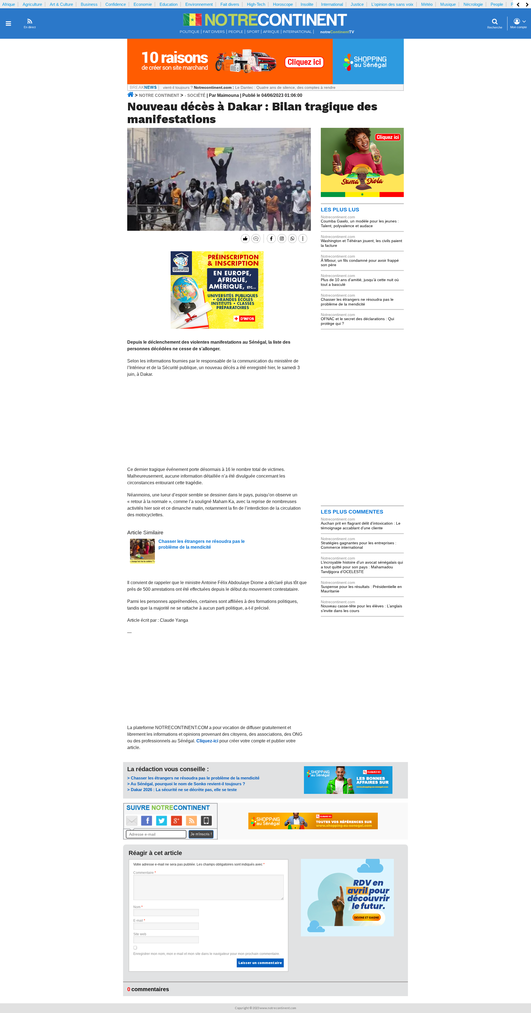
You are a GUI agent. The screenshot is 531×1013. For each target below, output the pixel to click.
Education (169, 4)
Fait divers (229, 4)
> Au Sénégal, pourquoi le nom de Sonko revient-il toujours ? (186, 783)
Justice (357, 4)
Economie (143, 4)
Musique (448, 4)
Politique (189, 32)
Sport (253, 32)
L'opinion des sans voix (392, 4)
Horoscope (283, 4)
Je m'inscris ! (201, 834)
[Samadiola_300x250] (362, 195)
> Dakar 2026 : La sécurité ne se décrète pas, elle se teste (182, 789)
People (497, 4)
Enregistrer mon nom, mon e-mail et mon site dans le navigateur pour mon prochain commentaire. (206, 954)
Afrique (8, 4)
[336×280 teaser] (347, 935)
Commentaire (144, 873)
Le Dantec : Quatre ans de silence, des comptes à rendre (260, 87)
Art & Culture (61, 4)
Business (89, 4)
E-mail (139, 921)
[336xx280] (217, 327)
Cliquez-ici (207, 741)
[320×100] (348, 792)
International (332, 4)
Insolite (307, 4)
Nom (138, 907)
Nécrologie (473, 4)
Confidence (115, 4)
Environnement (199, 4)
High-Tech (256, 4)
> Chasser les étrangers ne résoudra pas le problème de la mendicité (193, 778)
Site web (139, 934)
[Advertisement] (217, 422)
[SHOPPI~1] (265, 83)
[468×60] (313, 828)
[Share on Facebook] (271, 238)
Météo (427, 4)
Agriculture (32, 4)
